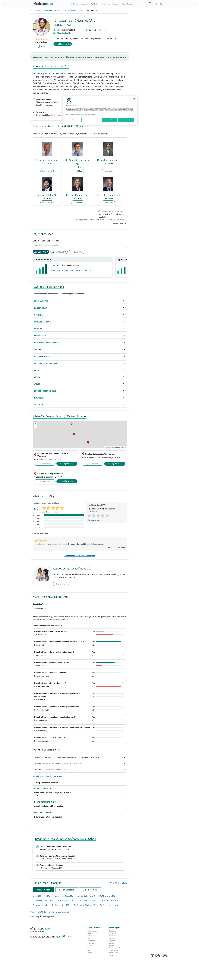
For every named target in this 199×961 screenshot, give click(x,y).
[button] (63, 625)
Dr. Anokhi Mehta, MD (109, 905)
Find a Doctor (35, 10)
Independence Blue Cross (46, 342)
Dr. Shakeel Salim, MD (110, 900)
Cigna (36, 370)
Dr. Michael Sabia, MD (64, 896)
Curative (38, 329)
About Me (99, 57)
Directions (46, 464)
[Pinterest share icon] (167, 956)
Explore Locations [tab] (66, 889)
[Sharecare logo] (55, 928)
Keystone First (41, 301)
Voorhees (73, 10)
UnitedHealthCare (42, 322)
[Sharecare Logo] (44, 3)
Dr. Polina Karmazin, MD (43, 900)
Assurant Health (42, 356)
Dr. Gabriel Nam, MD (60, 905)
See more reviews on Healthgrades (79, 555)
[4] (102, 515)
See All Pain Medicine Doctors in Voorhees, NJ (49, 912)
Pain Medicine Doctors (53, 10)
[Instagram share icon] (156, 956)
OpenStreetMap (114, 447)
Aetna (37, 377)
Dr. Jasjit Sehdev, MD (41, 896)
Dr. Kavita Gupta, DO (86, 896)
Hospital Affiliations (116, 57)
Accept (126, 119)
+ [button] (35, 423)
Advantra (38, 405)
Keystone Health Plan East (46, 363)
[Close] (134, 98)
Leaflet (106, 447)
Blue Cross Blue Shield (45, 391)
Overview (37, 57)
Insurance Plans (84, 57)
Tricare (37, 349)
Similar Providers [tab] (44, 889)
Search (150, 3)
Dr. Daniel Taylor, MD (87, 900)
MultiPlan (39, 398)
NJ (66, 10)
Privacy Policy (79, 111)
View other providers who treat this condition (71, 270)
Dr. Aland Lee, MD (40, 905)
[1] (88, 515)
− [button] (35, 426)
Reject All (110, 119)
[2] (93, 515)
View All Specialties (118, 883)
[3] (98, 515)
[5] (107, 515)
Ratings (70, 57)
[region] (100, 110)
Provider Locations (54, 57)
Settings (74, 119)
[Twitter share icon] (163, 956)
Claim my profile (62, 584)
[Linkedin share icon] (159, 956)
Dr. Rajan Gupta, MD (65, 900)
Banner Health (41, 308)
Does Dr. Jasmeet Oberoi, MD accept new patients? (55, 769)
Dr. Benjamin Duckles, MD (84, 905)
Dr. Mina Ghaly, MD (107, 896)
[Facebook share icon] (152, 956)
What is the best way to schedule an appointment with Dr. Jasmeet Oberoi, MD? (66, 757)
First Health (40, 335)
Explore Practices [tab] (90, 889)
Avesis (37, 384)
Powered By (34, 916)
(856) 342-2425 (67, 481)
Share (43, 46)
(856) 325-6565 (67, 463)
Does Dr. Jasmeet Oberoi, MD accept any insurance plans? (58, 763)
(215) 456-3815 (115, 463)
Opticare (38, 315)
